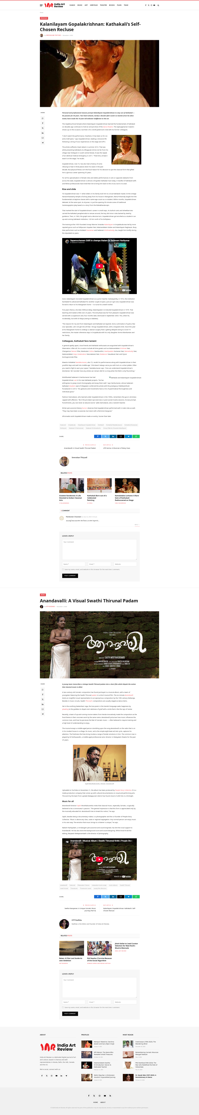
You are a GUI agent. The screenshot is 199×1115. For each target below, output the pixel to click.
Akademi (72, 386)
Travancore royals (85, 888)
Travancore (74, 888)
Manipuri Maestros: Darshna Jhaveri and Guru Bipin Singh (104, 1043)
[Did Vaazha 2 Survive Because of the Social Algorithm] (99, 948)
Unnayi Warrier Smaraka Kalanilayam (114, 428)
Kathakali (101, 425)
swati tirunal (64, 888)
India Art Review (120, 951)
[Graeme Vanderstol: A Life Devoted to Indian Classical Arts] (71, 485)
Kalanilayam (108, 224)
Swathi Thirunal (125, 885)
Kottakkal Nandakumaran (114, 425)
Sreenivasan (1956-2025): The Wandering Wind (145, 1043)
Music (79, 5)
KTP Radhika (50, 606)
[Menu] (41, 5)
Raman (73, 351)
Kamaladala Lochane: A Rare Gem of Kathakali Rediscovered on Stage (127, 498)
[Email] (43, 138)
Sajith (79, 805)
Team (126, 5)
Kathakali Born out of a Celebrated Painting (99, 498)
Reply (137, 525)
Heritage (94, 5)
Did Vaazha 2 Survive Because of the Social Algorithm (99, 959)
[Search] (158, 5)
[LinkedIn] (43, 133)
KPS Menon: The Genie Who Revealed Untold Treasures (103, 1053)
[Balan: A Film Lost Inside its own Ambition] (71, 948)
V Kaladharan (64, 503)
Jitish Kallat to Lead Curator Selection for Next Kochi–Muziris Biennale (126, 946)
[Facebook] (43, 123)
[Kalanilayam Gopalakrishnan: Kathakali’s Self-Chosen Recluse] (99, 73)
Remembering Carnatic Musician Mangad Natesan (146, 1053)
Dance (72, 5)
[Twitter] (43, 128)
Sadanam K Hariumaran (76, 428)
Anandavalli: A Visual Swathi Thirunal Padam (80, 448)
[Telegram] (43, 143)
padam (94, 695)
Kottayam (63, 428)
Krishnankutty (109, 230)
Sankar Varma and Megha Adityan (98, 963)
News (43, 595)
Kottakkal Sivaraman (131, 425)
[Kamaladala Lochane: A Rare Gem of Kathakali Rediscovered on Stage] (127, 485)
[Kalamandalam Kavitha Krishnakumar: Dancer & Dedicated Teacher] (86, 1065)
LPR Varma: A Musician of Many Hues (116, 448)
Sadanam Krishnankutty (93, 428)
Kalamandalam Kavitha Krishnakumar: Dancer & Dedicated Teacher (102, 1065)
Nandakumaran (81, 362)
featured (63, 425)
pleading (65, 709)
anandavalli (63, 885)
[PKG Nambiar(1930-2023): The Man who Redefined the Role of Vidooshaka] (128, 1065)
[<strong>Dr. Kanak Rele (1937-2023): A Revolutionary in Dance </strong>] (128, 1077)
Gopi (75, 354)
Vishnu (91, 351)
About (103, 1102)
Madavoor (103, 354)
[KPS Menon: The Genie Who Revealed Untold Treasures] (86, 1054)
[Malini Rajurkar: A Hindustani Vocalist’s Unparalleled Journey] (86, 1077)
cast (75, 380)
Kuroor (84, 408)
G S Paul (90, 503)
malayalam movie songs (99, 885)
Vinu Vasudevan (120, 503)
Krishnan (123, 348)
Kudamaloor (82, 354)
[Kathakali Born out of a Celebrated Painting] (99, 485)
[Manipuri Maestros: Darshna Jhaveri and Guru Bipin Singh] (86, 1044)
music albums (113, 885)
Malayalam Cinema (83, 885)
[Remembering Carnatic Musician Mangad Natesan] (128, 1054)
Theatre (103, 5)
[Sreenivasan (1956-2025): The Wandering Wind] (128, 1044)
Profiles (44, 18)
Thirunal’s (89, 701)
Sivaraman (90, 230)
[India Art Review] (54, 5)
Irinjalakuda (71, 425)
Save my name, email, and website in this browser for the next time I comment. (92, 569)
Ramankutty (129, 351)
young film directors (100, 888)
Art (86, 5)
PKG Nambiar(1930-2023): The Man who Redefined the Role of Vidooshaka (146, 1065)
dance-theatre (108, 127)
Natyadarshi (63, 963)
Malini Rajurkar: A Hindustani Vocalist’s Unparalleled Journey (104, 1076)
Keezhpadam (109, 351)
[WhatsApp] (43, 118)
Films (119, 5)
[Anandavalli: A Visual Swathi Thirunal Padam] (99, 644)
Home (41, 12)
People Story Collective (123, 790)
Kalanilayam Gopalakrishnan (86, 425)
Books (112, 5)
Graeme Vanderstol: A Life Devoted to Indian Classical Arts (70, 498)
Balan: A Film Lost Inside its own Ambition (70, 959)
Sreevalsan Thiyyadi (53, 35)
